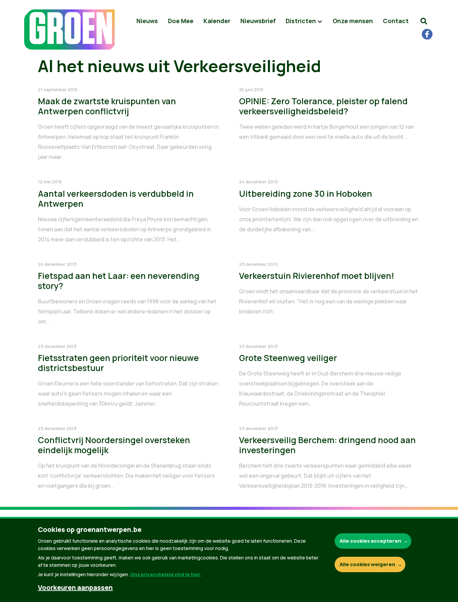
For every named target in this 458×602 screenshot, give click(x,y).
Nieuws (147, 21)
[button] (424, 20)
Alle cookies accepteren (370, 540)
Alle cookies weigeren (367, 564)
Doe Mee (180, 21)
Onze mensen (353, 21)
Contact (396, 21)
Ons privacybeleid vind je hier (165, 574)
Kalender (217, 21)
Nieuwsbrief (258, 21)
